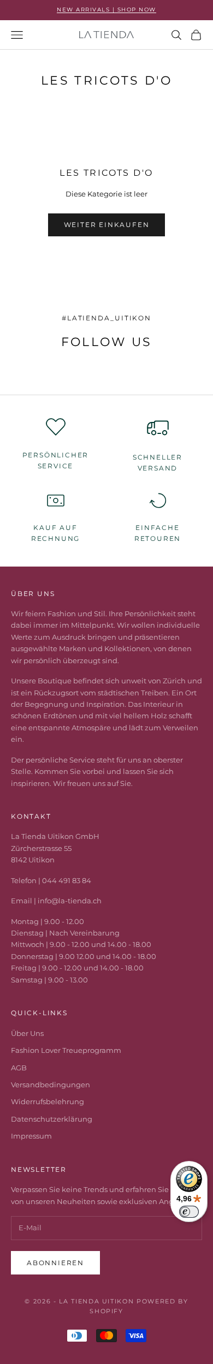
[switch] (189, 1212)
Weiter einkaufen (107, 225)
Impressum (31, 1135)
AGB (19, 1067)
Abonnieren (55, 1263)
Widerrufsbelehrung (47, 1101)
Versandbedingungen (50, 1084)
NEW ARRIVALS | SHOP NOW (106, 9)
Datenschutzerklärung (51, 1119)
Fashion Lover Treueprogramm (66, 1050)
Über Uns (27, 1033)
